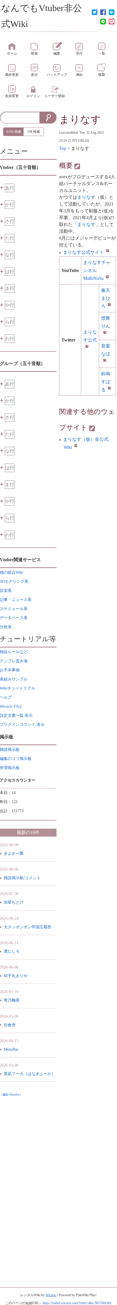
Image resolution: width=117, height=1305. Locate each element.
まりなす (80, 119)
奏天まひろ (105, 298)
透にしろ (12, 951)
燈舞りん (105, 322)
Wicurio (50, 1295)
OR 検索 (34, 132)
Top (62, 148)
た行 (9, 238)
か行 (9, 204)
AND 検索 (13, 132)
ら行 (9, 321)
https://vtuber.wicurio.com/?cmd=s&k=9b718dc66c (77, 1303)
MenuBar (11, 1049)
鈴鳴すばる (105, 381)
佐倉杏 (10, 1025)
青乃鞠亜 (12, 1000)
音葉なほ (105, 349)
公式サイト (83, 252)
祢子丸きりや (16, 976)
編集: (11, 1094)
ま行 (9, 288)
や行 (9, 305)
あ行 (9, 187)
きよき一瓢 (14, 853)
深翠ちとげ (14, 902)
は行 (9, 271)
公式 (90, 336)
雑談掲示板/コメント (22, 878)
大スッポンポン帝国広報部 (27, 927)
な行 (9, 254)
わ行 (9, 338)
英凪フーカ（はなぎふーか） (29, 1074)
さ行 (9, 221)
